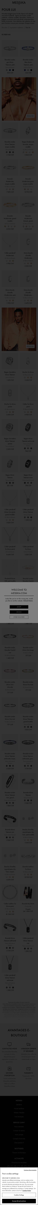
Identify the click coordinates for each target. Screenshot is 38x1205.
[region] (19, 1186)
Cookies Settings (19, 1195)
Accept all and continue (19, 1201)
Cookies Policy (26, 1190)
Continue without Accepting (30, 1170)
